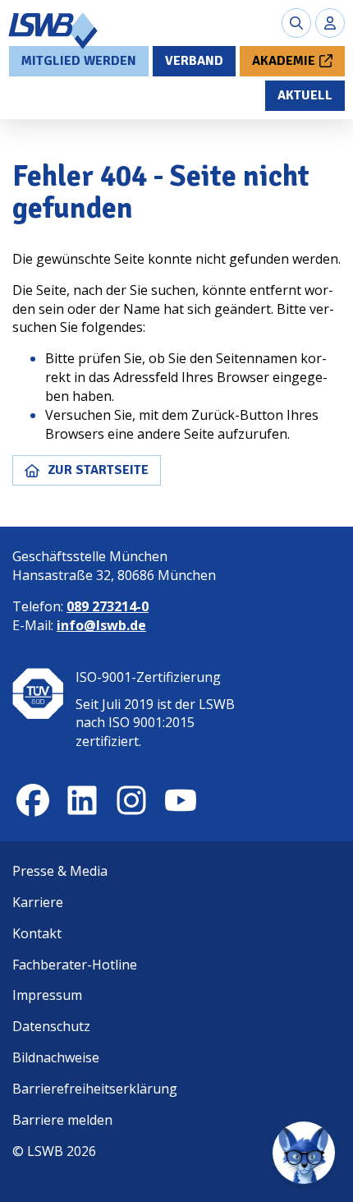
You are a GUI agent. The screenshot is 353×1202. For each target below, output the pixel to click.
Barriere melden (62, 1120)
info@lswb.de (101, 625)
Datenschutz (51, 1026)
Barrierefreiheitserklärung (94, 1089)
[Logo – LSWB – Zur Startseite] (53, 30)
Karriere (37, 902)
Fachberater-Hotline (74, 965)
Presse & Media (60, 871)
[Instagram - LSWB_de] (131, 800)
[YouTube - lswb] (180, 800)
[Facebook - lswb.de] (32, 800)
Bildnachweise (55, 1057)
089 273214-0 (107, 606)
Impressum (47, 995)
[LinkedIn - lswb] (82, 800)
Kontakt (37, 933)
